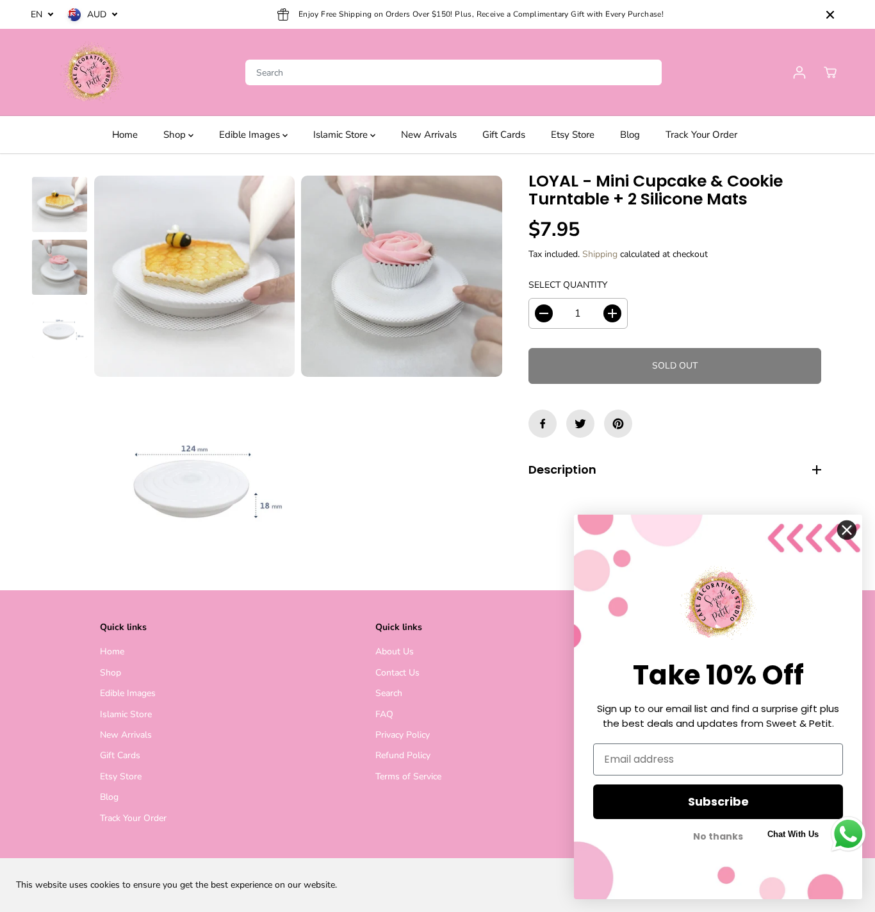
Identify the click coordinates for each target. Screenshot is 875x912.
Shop (175, 134)
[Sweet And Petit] (92, 72)
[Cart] (830, 72)
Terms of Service (408, 776)
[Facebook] (542, 424)
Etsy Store (572, 134)
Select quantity (567, 285)
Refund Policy (402, 755)
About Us (394, 651)
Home (125, 134)
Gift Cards (503, 134)
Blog (630, 134)
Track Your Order (701, 134)
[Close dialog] (847, 530)
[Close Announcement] (830, 15)
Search (388, 693)
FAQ (384, 714)
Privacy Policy (402, 735)
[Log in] (799, 72)
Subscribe (718, 801)
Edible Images (250, 134)
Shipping (599, 254)
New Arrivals (429, 134)
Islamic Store (341, 134)
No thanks (718, 837)
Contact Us (397, 673)
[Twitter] (580, 424)
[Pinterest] (618, 424)
